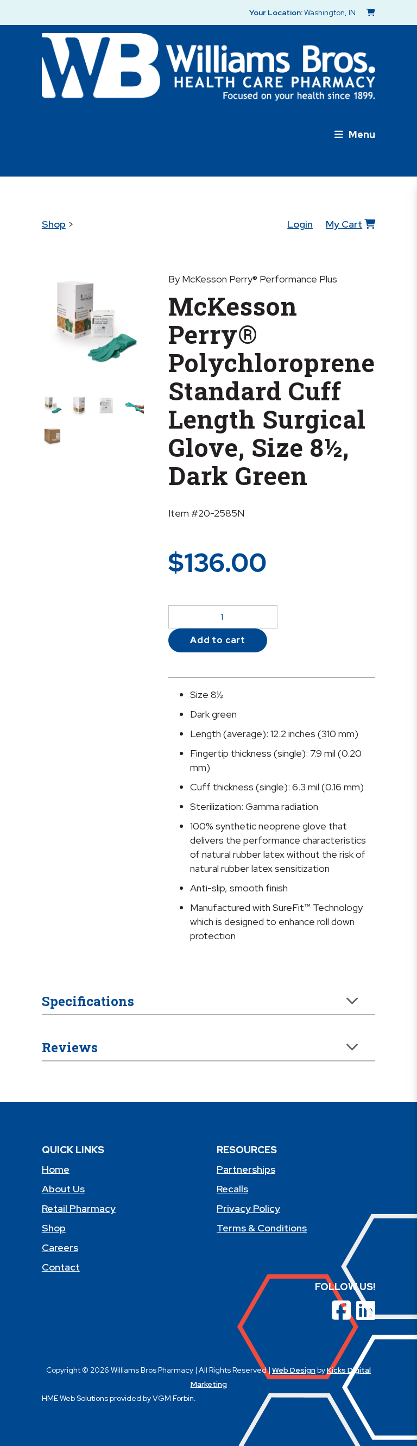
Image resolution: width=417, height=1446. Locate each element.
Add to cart (217, 640)
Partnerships (246, 1169)
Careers (60, 1247)
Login (300, 224)
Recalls (232, 1189)
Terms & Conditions (262, 1228)
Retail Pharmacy (79, 1208)
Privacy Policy (248, 1208)
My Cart (344, 224)
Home (56, 1169)
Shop (54, 224)
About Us (63, 1189)
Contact (61, 1267)
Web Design (293, 1370)
